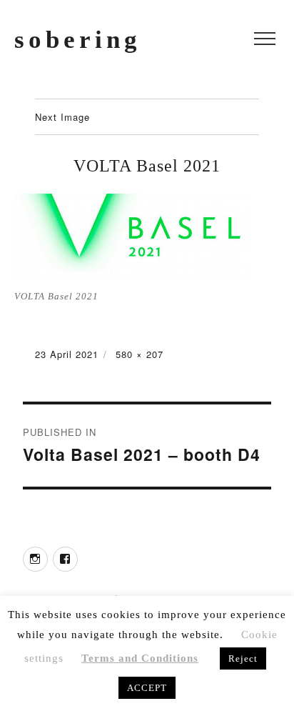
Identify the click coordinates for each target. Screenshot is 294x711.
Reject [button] (243, 658)
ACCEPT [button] (147, 687)
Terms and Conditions (139, 658)
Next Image (62, 117)
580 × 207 (139, 354)
